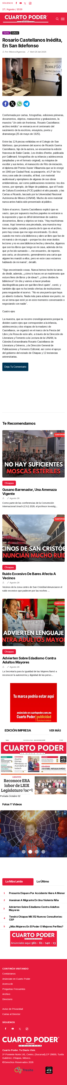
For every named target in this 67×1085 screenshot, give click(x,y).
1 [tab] (24, 792)
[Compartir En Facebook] (5, 106)
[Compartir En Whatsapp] (19, 106)
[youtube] (21, 3)
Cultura (15, 33)
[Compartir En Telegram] (26, 106)
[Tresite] (23, 1070)
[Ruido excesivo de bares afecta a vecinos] (33, 538)
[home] (25, 19)
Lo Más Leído (14, 881)
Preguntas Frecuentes (13, 989)
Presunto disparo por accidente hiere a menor (37, 893)
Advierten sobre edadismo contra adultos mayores (29, 660)
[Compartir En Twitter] (12, 106)
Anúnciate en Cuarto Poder (16, 978)
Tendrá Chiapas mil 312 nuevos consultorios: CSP (35, 918)
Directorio (7, 999)
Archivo (6, 994)
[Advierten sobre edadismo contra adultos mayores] (33, 622)
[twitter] (25, 3)
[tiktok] (30, 3)
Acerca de (7, 983)
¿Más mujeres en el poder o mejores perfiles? (36, 926)
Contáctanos (9, 973)
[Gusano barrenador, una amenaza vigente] (33, 454)
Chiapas (9, 483)
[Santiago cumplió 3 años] (33, 837)
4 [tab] (43, 792)
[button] (33, 782)
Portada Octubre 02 (10, 796)
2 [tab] (30, 792)
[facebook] (16, 3)
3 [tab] (37, 792)
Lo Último (43, 881)
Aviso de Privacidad (12, 1009)
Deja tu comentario (15, 366)
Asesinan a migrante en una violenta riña (34, 900)
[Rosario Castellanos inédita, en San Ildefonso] (33, 77)
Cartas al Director (11, 1014)
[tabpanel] (33, 768)
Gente (6, 33)
